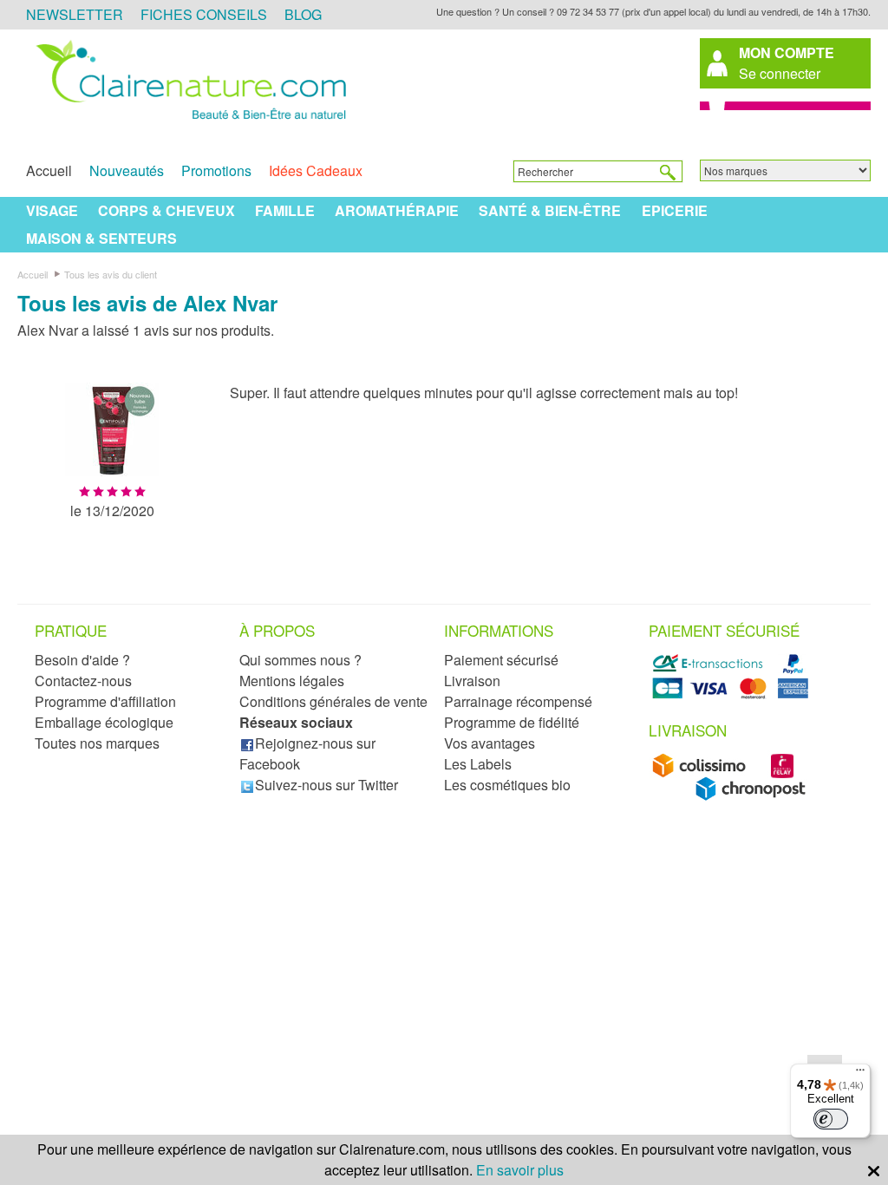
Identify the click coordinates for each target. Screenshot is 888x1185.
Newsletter (74, 14)
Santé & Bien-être (550, 210)
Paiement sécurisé (501, 660)
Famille (285, 210)
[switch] (830, 1119)
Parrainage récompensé (518, 701)
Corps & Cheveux (166, 210)
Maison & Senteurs (101, 238)
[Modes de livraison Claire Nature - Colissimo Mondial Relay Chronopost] (733, 796)
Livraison (472, 681)
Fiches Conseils (203, 14)
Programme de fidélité (511, 722)
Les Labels (478, 764)
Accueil (49, 170)
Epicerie (675, 210)
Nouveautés (126, 170)
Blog (303, 14)
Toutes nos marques (97, 743)
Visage (52, 210)
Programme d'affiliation (105, 701)
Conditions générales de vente (333, 701)
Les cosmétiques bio (507, 785)
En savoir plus (520, 1170)
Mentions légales (291, 681)
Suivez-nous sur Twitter (326, 785)
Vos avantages (489, 743)
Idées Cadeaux (315, 170)
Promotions (216, 170)
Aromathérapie (397, 210)
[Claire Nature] (188, 121)
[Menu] (860, 1074)
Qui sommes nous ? (300, 660)
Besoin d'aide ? (82, 660)
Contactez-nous (83, 681)
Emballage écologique (104, 722)
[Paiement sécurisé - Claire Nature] (733, 695)
